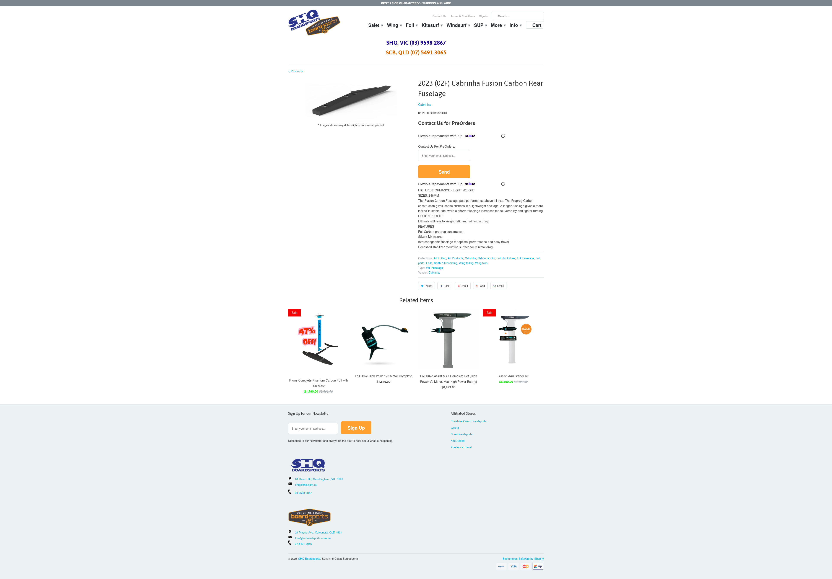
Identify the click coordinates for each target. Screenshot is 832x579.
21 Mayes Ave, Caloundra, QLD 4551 (318, 532)
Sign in (483, 16)
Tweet (428, 285)
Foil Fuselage (525, 258)
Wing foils (481, 263)
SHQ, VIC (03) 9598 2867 (416, 42)
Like (447, 285)
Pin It (465, 285)
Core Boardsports (462, 434)
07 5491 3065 (301, 543)
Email (500, 285)
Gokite (455, 428)
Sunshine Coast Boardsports (469, 421)
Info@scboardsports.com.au (313, 538)
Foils (429, 263)
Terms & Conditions (463, 16)
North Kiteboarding (445, 263)
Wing (394, 25)
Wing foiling (466, 263)
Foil (411, 25)
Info (515, 25)
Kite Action (458, 441)
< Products (295, 71)
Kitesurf (432, 25)
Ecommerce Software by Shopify (523, 558)
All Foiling (440, 258)
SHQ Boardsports (309, 558)
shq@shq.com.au (306, 485)
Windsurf (458, 25)
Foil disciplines (506, 258)
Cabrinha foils (486, 258)
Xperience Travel (461, 447)
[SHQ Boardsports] (314, 24)
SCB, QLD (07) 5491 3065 (416, 52)
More (498, 25)
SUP (480, 25)
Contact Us (439, 16)
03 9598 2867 (303, 493)
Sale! (375, 25)
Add (482, 285)
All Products (455, 258)
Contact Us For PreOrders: (436, 146)
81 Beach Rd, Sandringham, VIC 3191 (319, 479)
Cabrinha (424, 104)
